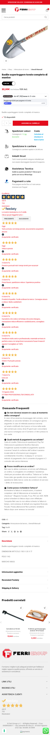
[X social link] (11, 531)
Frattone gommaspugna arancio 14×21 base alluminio (37, 630)
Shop (10, 69)
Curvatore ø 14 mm (13, 629)
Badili (8, 527)
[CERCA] (45, 17)
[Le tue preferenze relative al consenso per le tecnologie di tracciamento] (4, 730)
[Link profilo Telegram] (20, 531)
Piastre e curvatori (13, 633)
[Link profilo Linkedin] (17, 531)
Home (4, 69)
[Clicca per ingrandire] (6, 61)
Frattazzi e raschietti (37, 635)
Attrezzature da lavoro (21, 69)
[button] (21, 608)
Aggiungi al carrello (30, 123)
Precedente (9, 219)
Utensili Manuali (36, 69)
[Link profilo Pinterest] (14, 531)
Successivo (24, 219)
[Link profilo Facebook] (9, 531)
